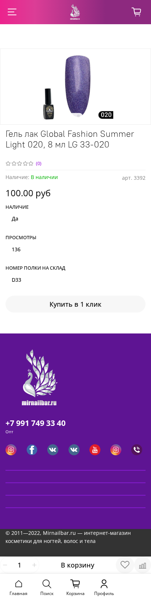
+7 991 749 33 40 (35, 423)
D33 (16, 279)
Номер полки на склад (35, 268)
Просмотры (20, 238)
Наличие (17, 207)
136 (16, 249)
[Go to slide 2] (78, 115)
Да (15, 218)
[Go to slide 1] (72, 115)
